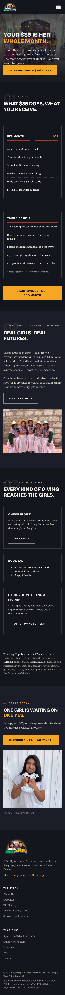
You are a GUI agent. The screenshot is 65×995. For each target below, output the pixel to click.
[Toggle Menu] (58, 7)
